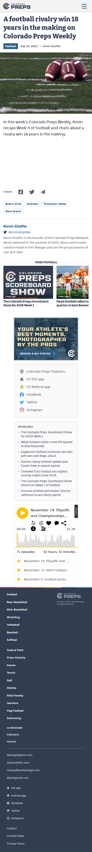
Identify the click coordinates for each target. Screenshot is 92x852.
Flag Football (15, 710)
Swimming (14, 718)
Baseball (12, 632)
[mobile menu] (84, 6)
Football (10, 46)
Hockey (11, 687)
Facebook (34, 395)
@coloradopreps (20, 232)
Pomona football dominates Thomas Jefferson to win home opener (46, 493)
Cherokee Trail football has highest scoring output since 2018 (44, 473)
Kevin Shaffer (52, 46)
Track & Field (15, 650)
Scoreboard (14, 728)
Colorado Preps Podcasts (46, 371)
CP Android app (38, 387)
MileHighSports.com (20, 755)
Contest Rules (15, 835)
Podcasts (13, 734)
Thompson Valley (54, 203)
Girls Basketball (17, 609)
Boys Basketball (17, 602)
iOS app (16, 787)
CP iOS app (35, 379)
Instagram (34, 410)
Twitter (32, 402)
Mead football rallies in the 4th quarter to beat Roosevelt (47, 444)
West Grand (13, 211)
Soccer (11, 665)
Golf (9, 680)
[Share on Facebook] (20, 192)
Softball (12, 639)
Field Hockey (15, 695)
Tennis (11, 672)
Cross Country (16, 657)
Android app (18, 795)
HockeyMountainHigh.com (23, 770)
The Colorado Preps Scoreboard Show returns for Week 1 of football (46, 483)
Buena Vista (13, 203)
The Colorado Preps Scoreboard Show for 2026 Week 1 (26, 303)
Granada (32, 203)
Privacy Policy (16, 843)
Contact (12, 828)
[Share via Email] (43, 192)
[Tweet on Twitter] (32, 192)
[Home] (16, 6)
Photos (11, 741)
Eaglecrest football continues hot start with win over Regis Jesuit (47, 454)
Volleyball (13, 624)
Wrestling (13, 617)
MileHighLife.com (18, 777)
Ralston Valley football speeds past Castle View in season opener (44, 463)
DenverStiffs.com (18, 762)
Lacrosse (12, 703)
